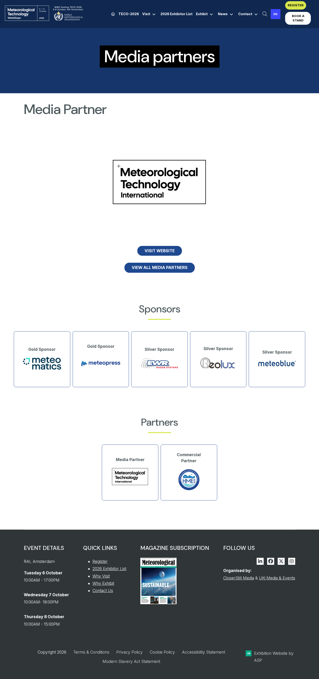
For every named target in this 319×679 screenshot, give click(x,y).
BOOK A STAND (298, 18)
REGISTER (296, 5)
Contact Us (102, 590)
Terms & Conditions (91, 652)
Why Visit (101, 576)
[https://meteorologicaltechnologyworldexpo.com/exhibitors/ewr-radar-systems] (159, 368)
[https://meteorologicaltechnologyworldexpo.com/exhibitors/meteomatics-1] (42, 368)
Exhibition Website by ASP (274, 657)
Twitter (281, 561)
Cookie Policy (162, 652)
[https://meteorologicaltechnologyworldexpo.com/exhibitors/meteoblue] (277, 365)
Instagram (291, 561)
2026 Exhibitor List (176, 14)
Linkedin (260, 561)
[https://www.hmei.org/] (189, 489)
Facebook (270, 561)
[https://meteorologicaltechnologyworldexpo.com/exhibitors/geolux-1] (218, 369)
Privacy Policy (129, 652)
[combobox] (276, 14)
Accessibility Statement (203, 652)
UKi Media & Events (277, 578)
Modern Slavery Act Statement (131, 661)
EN (275, 14)
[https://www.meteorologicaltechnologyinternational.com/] (130, 485)
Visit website (160, 250)
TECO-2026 (128, 14)
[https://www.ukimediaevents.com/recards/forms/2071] (158, 602)
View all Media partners (160, 267)
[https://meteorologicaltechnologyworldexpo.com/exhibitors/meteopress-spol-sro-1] (101, 371)
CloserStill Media (238, 578)
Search (264, 14)
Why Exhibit (103, 583)
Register (100, 561)
